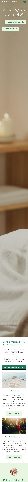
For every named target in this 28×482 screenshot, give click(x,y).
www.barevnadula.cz (13, 361)
